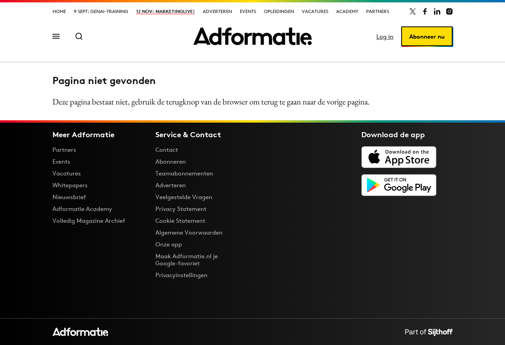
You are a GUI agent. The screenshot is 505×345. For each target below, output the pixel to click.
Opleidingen (279, 11)
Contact (166, 149)
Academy (347, 11)
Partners (377, 11)
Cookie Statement (180, 220)
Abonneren (170, 161)
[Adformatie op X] (413, 11)
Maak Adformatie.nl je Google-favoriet (186, 259)
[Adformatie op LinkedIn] (437, 11)
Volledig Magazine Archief (88, 220)
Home (59, 11)
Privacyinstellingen (181, 275)
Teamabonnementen (184, 173)
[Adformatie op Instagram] (449, 11)
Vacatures (315, 11)
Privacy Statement (180, 209)
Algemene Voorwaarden (189, 232)
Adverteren (217, 11)
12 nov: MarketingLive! (165, 11)
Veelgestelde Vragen (183, 197)
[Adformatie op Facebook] (425, 11)
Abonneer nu (427, 36)
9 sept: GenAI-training (101, 11)
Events (248, 11)
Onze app (168, 244)
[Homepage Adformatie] (252, 36)
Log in (384, 36)
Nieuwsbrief (69, 197)
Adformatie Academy (82, 209)
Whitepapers (70, 185)
